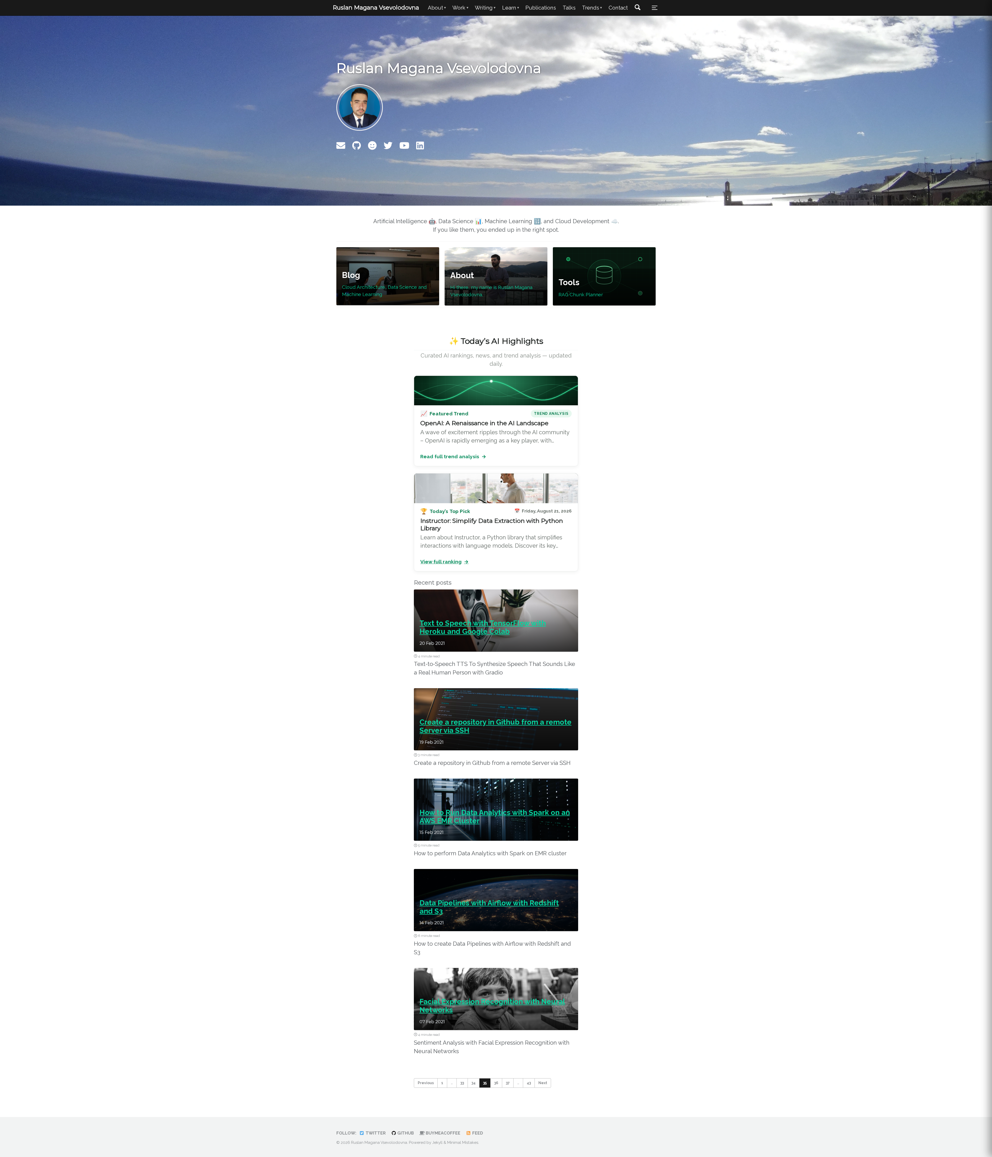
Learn (510, 8)
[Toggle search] (637, 8)
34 (473, 1083)
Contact (618, 8)
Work (460, 8)
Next (542, 1083)
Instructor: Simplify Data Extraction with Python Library (491, 524)
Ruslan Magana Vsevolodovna (376, 7)
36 (496, 1083)
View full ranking (444, 561)
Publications (540, 8)
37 (508, 1083)
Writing (485, 8)
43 (529, 1083)
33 (462, 1083)
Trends (592, 8)
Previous (426, 1083)
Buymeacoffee (442, 1133)
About (437, 8)
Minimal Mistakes (462, 1142)
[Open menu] (655, 8)
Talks (569, 8)
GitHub (405, 1133)
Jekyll (437, 1142)
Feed (477, 1133)
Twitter (375, 1133)
